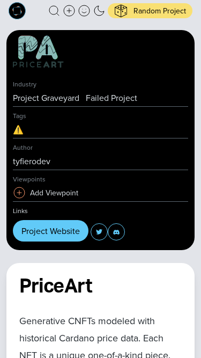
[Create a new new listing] (69, 10)
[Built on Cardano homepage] (17, 10)
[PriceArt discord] (116, 231)
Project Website (50, 231)
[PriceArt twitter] (99, 231)
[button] (54, 10)
